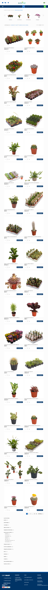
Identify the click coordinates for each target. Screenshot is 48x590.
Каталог (12, 10)
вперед (40, 513)
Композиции (6, 522)
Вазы (5, 551)
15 (34, 513)
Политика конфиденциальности (42, 585)
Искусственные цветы (8, 561)
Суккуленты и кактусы (9, 540)
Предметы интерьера (7, 549)
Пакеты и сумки (7, 563)
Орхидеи (6, 537)
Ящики (5, 556)
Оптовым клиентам (39, 578)
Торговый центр (28, 577)
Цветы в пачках (6, 527)
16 (36, 513)
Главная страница (7, 10)
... (32, 513)
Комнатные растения (8, 532)
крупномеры (7, 541)
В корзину (19, 51)
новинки (6, 533)
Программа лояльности (40, 581)
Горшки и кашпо (7, 544)
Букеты (5, 520)
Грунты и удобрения (7, 546)
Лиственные (7, 536)
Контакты (26, 582)
